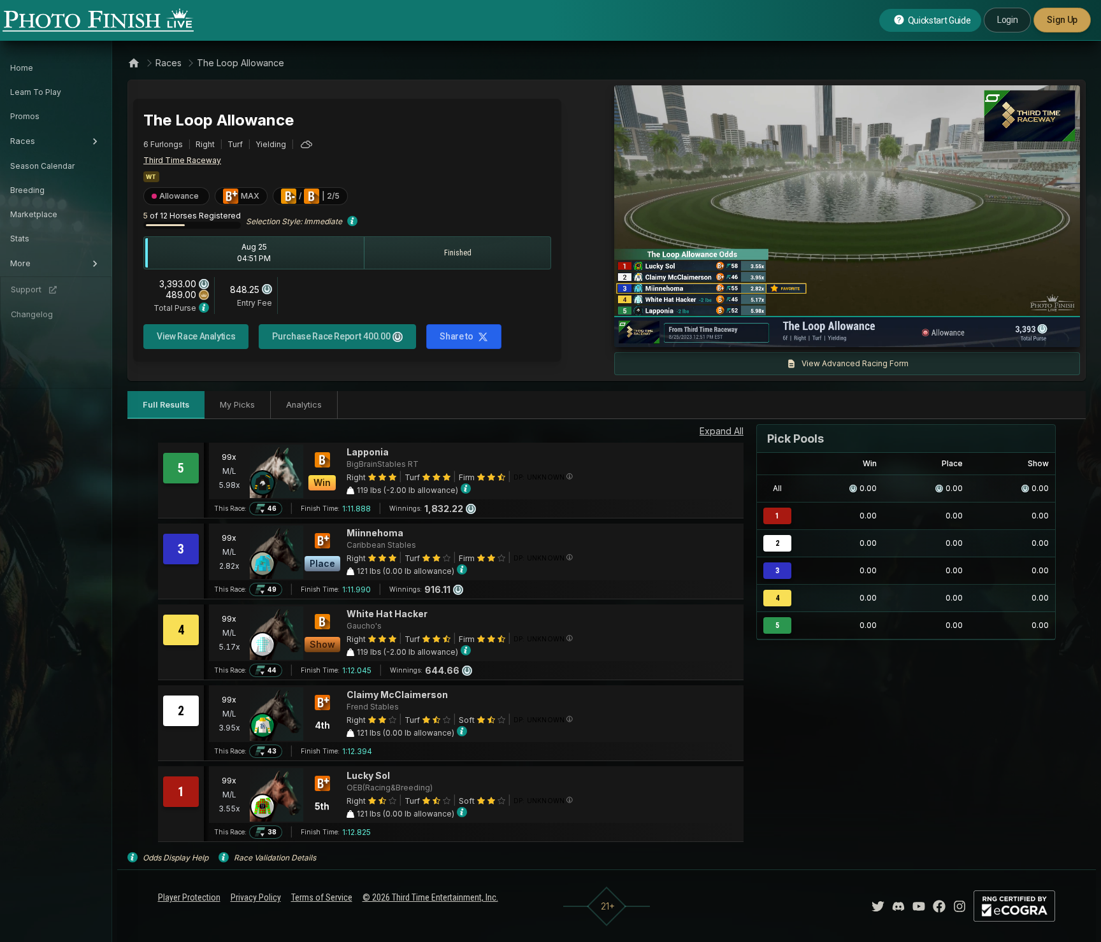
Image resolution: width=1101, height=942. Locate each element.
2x (774, 331)
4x (795, 331)
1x (754, 331)
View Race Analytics (196, 336)
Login (1007, 20)
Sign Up (1062, 20)
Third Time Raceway (182, 160)
